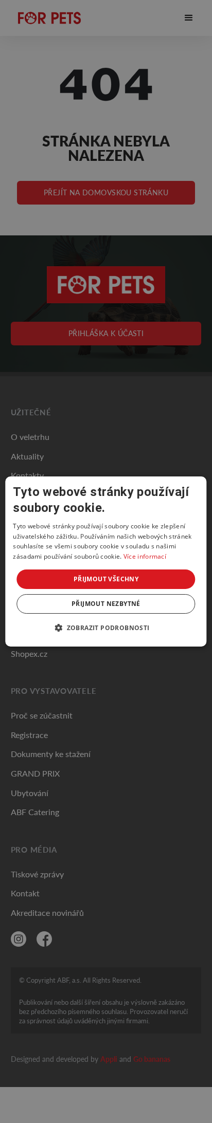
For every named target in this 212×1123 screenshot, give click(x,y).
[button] (105, 627)
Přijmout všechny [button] (106, 579)
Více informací (144, 556)
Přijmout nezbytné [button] (106, 603)
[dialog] (105, 561)
